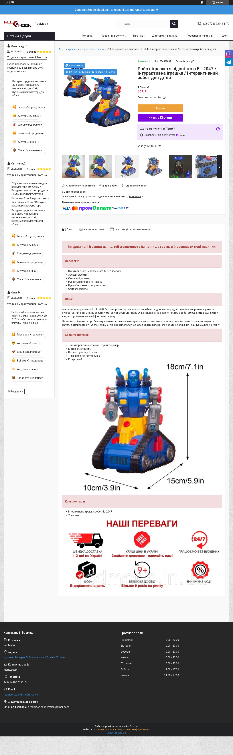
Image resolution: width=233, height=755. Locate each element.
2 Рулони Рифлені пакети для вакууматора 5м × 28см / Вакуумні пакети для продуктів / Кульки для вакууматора (30, 188)
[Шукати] (174, 24)
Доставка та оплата (164, 35)
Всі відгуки (14, 391)
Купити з (154, 117)
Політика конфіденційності (136, 729)
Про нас (138, 35)
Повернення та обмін (199, 35)
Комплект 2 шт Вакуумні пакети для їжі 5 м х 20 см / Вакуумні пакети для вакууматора (30, 202)
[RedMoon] (18, 23)
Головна (87, 35)
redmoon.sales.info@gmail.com (22, 694)
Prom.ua (134, 726)
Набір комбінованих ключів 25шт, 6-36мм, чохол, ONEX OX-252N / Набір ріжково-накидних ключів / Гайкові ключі (30, 317)
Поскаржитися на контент (107, 729)
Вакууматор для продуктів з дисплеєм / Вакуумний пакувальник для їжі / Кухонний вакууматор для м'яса (29, 88)
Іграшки (72, 49)
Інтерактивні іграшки (92, 49)
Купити (160, 108)
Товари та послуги (113, 35)
